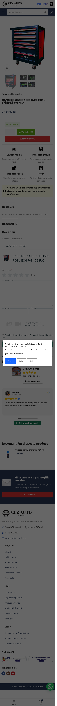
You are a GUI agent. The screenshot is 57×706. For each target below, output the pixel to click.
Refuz (21, 361)
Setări (32, 361)
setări (21, 354)
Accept (10, 361)
